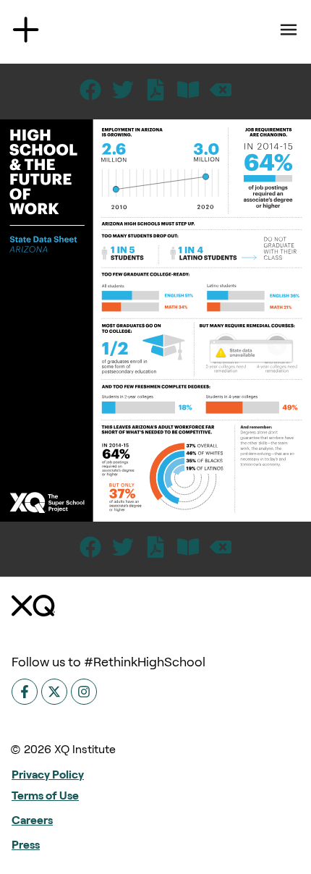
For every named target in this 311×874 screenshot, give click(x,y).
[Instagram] (84, 692)
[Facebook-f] (25, 692)
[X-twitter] (54, 692)
